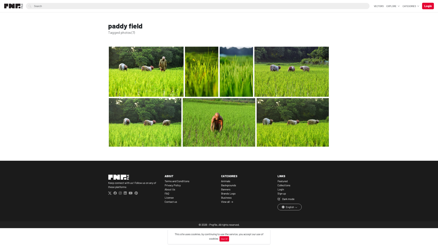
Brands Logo (228, 193)
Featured (283, 181)
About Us (170, 189)
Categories (410, 6)
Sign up (282, 193)
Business (226, 197)
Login (281, 189)
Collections (284, 185)
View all (225, 201)
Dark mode (288, 199)
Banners (225, 189)
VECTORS (379, 6)
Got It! (224, 238)
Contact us (171, 201)
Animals (225, 181)
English (290, 207)
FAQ (167, 193)
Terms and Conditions (177, 181)
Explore (392, 6)
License (169, 197)
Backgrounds (228, 185)
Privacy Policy (173, 185)
